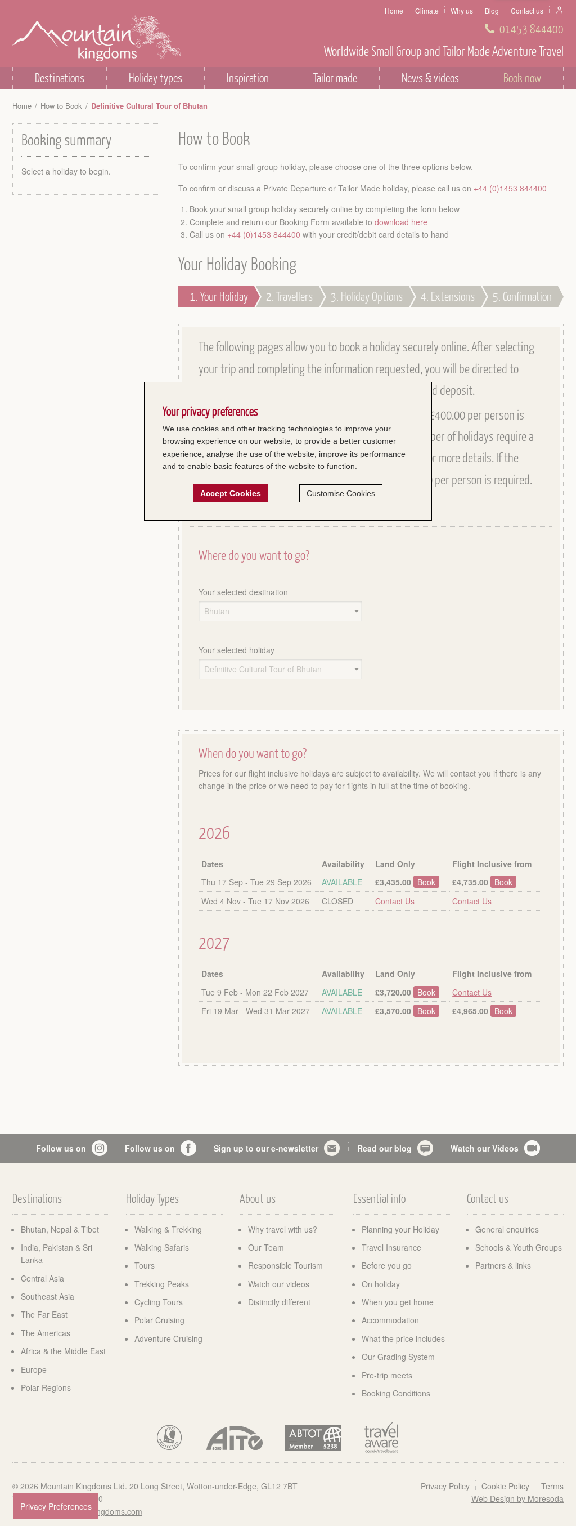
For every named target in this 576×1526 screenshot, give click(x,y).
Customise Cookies (341, 493)
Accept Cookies (230, 493)
